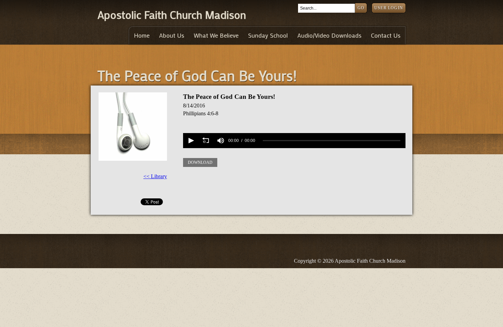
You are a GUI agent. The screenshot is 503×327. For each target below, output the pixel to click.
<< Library (155, 176)
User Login (388, 7)
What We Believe (216, 35)
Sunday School (268, 35)
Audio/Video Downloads (329, 35)
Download (200, 162)
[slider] (331, 141)
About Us (171, 35)
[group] (220, 140)
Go (361, 7)
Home (142, 35)
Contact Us (385, 35)
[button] (190, 140)
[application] (294, 140)
